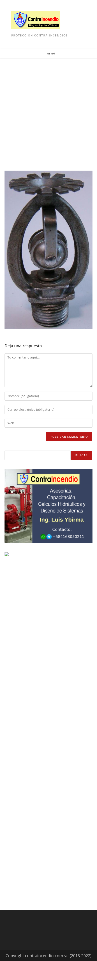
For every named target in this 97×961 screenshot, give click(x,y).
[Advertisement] (48, 108)
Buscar (81, 455)
